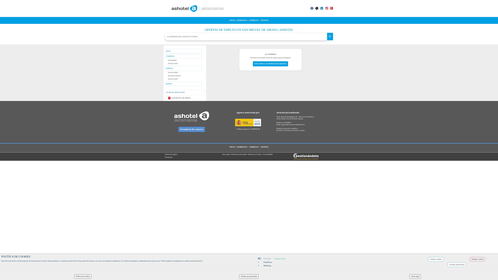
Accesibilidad (268, 154)
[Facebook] (311, 8)
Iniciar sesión (173, 63)
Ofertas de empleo (171, 154)
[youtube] (331, 8)
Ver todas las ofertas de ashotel (270, 64)
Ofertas (264, 20)
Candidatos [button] (241, 20)
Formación (168, 157)
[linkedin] (321, 8)
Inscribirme (172, 60)
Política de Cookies (255, 154)
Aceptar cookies (436, 259)
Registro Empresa (174, 75)
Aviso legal (226, 154)
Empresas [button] (253, 20)
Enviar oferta (173, 72)
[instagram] (326, 8)
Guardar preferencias (456, 265)
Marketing (267, 266)
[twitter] (316, 8)
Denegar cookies (477, 259)
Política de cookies (83, 276)
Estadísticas (268, 262)
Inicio (232, 20)
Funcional (267, 259)
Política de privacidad (239, 154)
